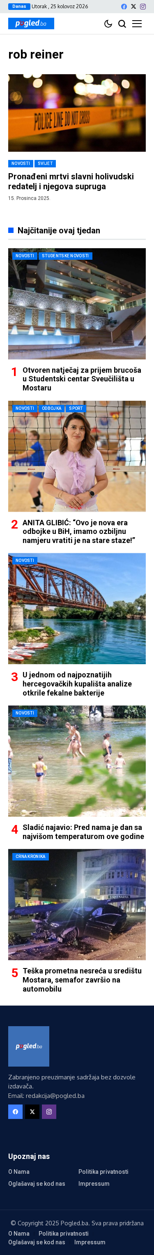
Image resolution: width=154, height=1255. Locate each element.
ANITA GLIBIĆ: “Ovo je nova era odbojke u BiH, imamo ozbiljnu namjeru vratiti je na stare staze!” (79, 531)
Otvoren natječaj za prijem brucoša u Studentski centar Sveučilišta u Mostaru (82, 379)
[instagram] (143, 6)
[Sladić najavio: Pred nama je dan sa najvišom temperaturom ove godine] (77, 761)
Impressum (94, 1183)
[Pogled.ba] (31, 23)
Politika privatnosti (103, 1171)
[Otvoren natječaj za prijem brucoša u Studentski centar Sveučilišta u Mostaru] (77, 304)
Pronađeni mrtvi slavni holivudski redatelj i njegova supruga (71, 181)
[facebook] (124, 6)
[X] (133, 6)
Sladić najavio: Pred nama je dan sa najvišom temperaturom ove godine (83, 832)
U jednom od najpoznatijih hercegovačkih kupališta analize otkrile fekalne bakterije (77, 683)
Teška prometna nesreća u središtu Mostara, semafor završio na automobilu (82, 979)
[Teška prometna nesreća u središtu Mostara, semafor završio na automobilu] (77, 904)
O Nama (19, 1171)
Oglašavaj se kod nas (36, 1183)
